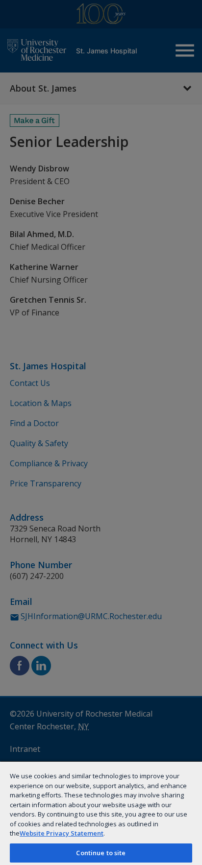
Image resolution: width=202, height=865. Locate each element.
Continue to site (101, 852)
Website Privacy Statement (61, 833)
